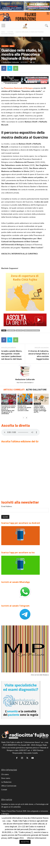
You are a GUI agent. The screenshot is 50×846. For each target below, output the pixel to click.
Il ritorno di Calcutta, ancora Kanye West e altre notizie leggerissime (38, 355)
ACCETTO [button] (25, 842)
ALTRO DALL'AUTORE (36, 389)
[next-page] (26, 417)
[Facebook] (3, 68)
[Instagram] (22, 758)
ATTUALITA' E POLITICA (25, 404)
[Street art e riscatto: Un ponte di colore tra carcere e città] (25, 399)
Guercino (11, 330)
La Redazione (6, 782)
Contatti (4, 790)
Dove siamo (5, 778)
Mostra (19, 330)
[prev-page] (23, 417)
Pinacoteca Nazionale (31, 330)
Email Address (6, 506)
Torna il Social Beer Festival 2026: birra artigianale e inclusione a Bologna (24, 812)
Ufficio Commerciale (8, 786)
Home (3, 32)
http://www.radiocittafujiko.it (25, 382)
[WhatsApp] (15, 68)
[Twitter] (9, 68)
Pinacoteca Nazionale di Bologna (18, 88)
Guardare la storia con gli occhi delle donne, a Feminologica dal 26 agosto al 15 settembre (8, 409)
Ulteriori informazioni (36, 838)
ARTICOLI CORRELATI (14, 389)
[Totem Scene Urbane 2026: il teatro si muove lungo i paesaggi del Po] (41, 399)
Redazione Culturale (11, 62)
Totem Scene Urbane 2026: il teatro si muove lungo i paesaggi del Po (40, 409)
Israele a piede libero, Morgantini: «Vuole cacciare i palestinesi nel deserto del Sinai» (11, 355)
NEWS (12, 46)
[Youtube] (33, 758)
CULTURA (10, 32)
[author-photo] (25, 371)
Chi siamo (5, 774)
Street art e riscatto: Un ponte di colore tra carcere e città (24, 408)
